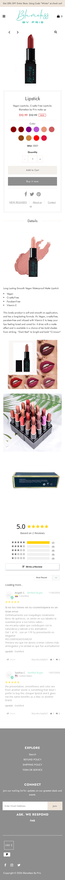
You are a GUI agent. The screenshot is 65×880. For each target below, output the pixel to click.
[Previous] (9, 32)
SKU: (29, 145)
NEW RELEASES (18, 202)
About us (37, 202)
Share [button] (12, 659)
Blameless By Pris (32, 873)
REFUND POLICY (32, 759)
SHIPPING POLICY (32, 764)
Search (32, 754)
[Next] (18, 32)
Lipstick (9, 651)
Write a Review (34, 566)
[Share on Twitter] (32, 195)
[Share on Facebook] (25, 195)
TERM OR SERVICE (32, 770)
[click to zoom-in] (55, 32)
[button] (52, 659)
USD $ (8, 845)
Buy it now (32, 181)
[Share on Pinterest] (39, 195)
